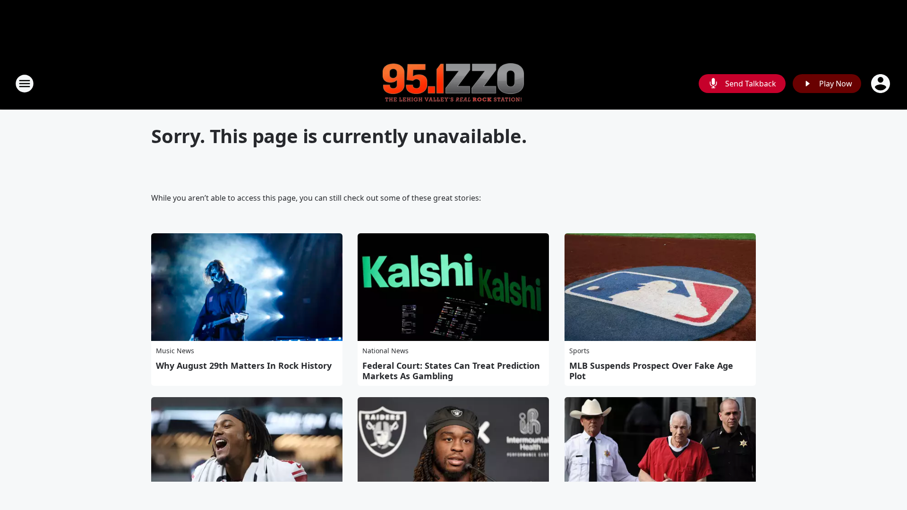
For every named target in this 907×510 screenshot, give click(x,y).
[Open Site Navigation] (24, 83)
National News (385, 350)
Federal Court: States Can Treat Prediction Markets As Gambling (451, 370)
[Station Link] (453, 83)
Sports (579, 350)
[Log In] (881, 83)
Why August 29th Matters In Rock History (244, 365)
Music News (175, 350)
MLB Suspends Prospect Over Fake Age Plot (651, 370)
